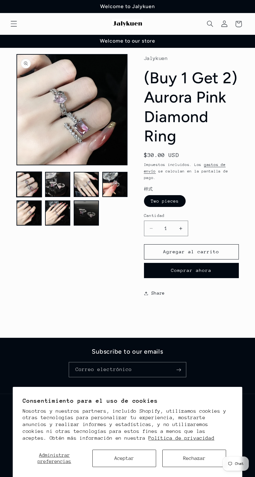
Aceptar (124, 458)
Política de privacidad (181, 438)
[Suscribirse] (179, 369)
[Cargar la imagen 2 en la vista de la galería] (58, 184)
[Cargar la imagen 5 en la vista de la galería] (29, 213)
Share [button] (158, 293)
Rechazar (194, 458)
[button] (14, 24)
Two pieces (165, 201)
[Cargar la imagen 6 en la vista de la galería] (58, 213)
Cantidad (154, 215)
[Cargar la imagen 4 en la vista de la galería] (115, 184)
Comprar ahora (191, 270)
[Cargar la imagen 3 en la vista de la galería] (86, 184)
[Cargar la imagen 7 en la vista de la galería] (86, 213)
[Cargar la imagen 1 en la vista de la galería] (29, 184)
